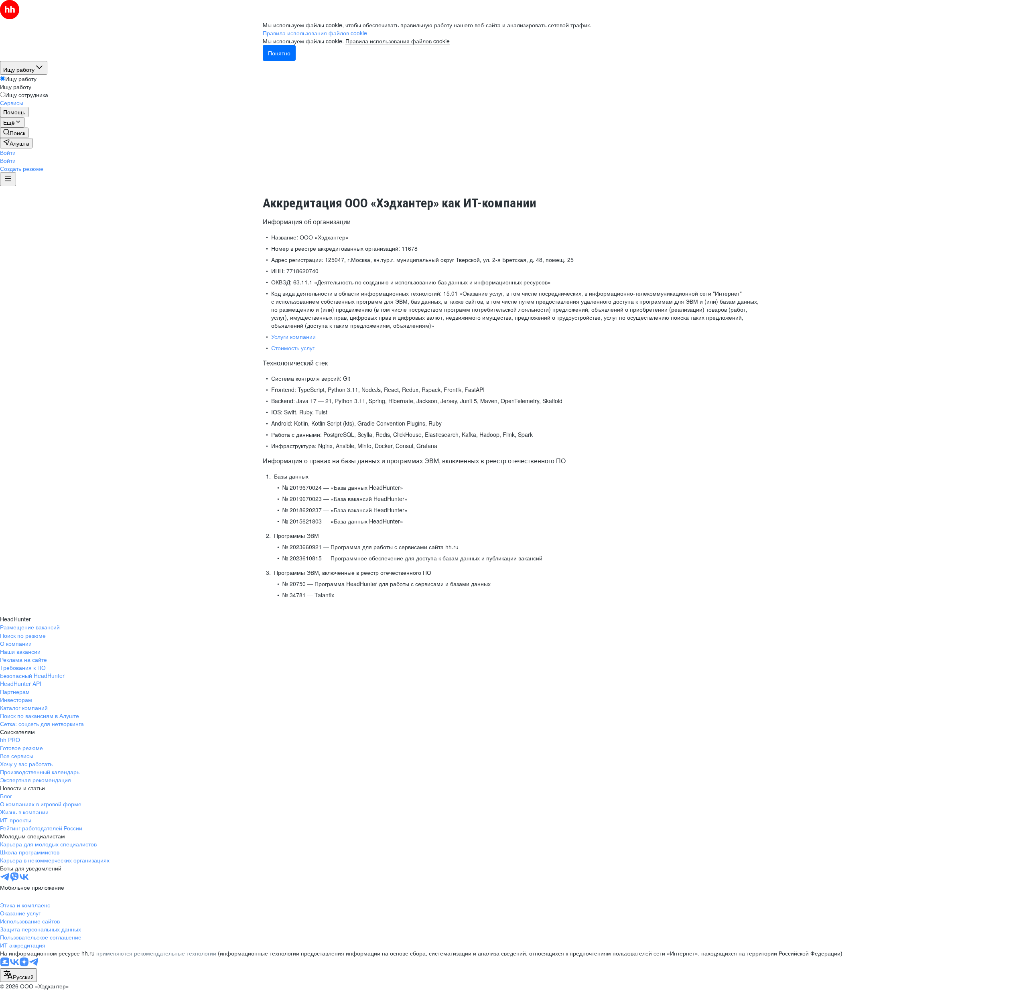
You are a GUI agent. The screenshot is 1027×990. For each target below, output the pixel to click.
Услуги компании (293, 337)
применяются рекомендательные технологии (156, 953)
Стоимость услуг (293, 348)
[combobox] (18, 975)
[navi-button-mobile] (8, 179)
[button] (8, 152)
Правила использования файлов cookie (397, 41)
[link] (14, 133)
